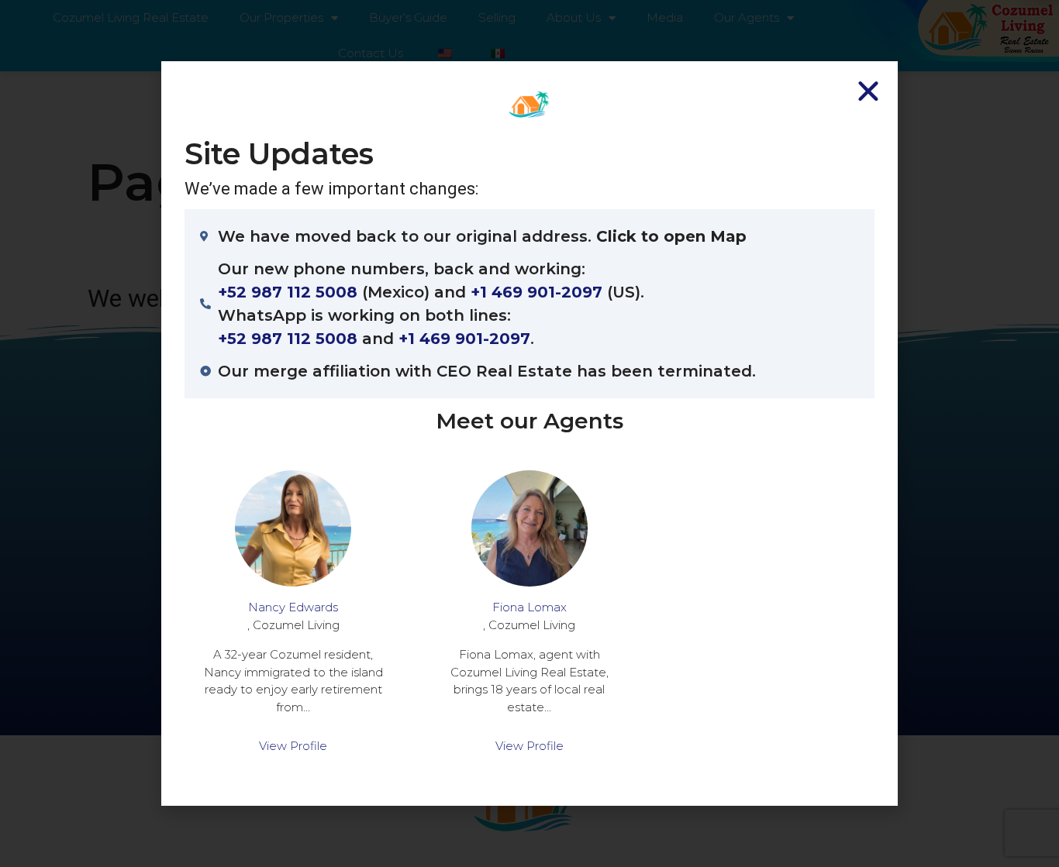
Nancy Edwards (293, 607)
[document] (529, 433)
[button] (868, 91)
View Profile (293, 745)
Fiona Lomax (529, 607)
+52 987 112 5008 (287, 292)
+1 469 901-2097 (536, 292)
